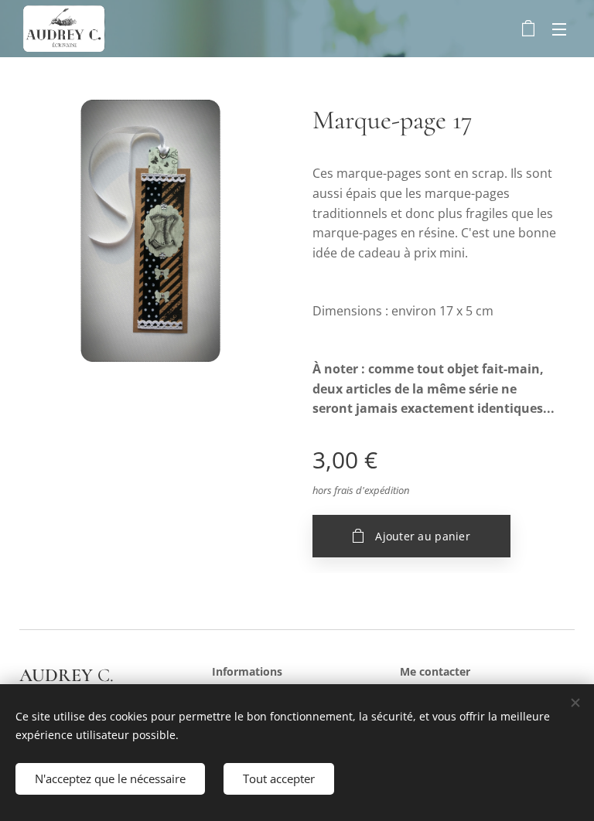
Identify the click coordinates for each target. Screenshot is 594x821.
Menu (559, 28)
